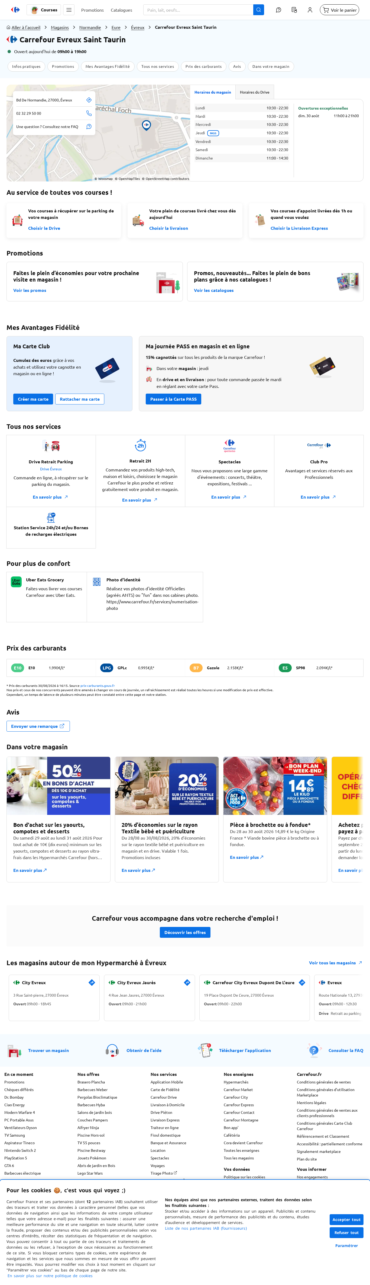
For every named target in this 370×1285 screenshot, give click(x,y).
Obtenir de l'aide (143, 1050)
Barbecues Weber (92, 1089)
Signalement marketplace (319, 1151)
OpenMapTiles (127, 178)
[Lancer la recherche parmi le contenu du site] (259, 10)
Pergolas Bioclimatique (97, 1097)
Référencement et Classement (323, 1136)
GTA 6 (9, 1165)
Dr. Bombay (14, 1097)
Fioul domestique (166, 1135)
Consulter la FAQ (346, 1050)
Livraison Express (165, 1119)
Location (158, 1150)
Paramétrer (346, 1245)
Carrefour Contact (239, 1112)
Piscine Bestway (91, 1150)
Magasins (60, 27)
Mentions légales (311, 1102)
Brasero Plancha (91, 1081)
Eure (116, 27)
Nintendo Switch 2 (20, 1150)
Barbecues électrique (22, 1173)
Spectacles (160, 1157)
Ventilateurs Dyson (20, 1127)
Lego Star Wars (90, 1173)
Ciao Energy (14, 1104)
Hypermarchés (236, 1081)
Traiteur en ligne (165, 1127)
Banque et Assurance (168, 1142)
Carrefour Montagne (241, 1119)
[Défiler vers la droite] (350, 822)
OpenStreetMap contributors (165, 178)
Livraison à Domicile (168, 1104)
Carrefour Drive (164, 1097)
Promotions (14, 1081)
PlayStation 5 (15, 1157)
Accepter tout (347, 1219)
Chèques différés (19, 1089)
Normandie (90, 27)
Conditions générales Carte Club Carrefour (324, 1126)
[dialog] (185, 1232)
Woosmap (104, 178)
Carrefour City (236, 1097)
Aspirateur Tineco (19, 1142)
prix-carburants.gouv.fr (97, 685)
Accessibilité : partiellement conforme (329, 1143)
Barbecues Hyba (91, 1104)
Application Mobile (167, 1081)
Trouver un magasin (48, 1050)
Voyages (158, 1165)
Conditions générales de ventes (324, 1081)
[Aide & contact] (278, 9)
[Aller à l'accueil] (15, 9)
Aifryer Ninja (88, 1127)
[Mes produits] (294, 9)
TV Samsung (14, 1135)
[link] (92, 984)
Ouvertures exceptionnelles (323, 108)
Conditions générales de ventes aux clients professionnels (327, 1113)
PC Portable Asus (19, 1119)
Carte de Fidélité (165, 1089)
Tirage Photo (162, 1173)
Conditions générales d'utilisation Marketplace (326, 1092)
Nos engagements (312, 1176)
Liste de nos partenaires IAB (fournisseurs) (206, 1228)
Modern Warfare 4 (19, 1112)
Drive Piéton (161, 1112)
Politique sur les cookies (244, 1176)
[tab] (213, 92)
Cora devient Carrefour (243, 1142)
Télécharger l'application (245, 1050)
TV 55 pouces (88, 1142)
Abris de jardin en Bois (96, 1165)
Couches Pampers (92, 1119)
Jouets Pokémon (91, 1157)
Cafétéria (232, 1135)
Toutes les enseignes (241, 1150)
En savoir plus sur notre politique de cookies (50, 1275)
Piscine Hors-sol (91, 1135)
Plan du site (307, 1158)
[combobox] (203, 9)
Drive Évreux (51, 468)
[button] (68, 9)
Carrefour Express (239, 1104)
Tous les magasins (239, 1157)
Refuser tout (347, 1232)
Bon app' (231, 1127)
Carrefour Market (238, 1089)
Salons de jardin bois (94, 1112)
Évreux (137, 27)
